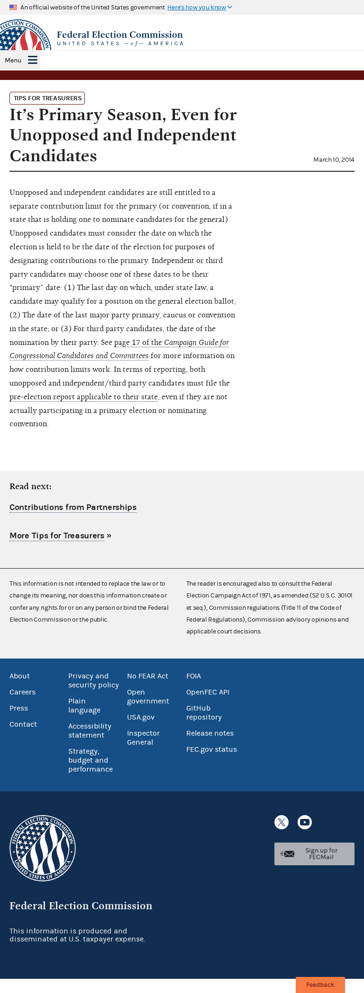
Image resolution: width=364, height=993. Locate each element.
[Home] (182, 39)
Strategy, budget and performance (90, 760)
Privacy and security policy (93, 680)
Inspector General (143, 738)
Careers (22, 692)
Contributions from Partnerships (72, 507)
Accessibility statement (89, 730)
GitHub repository (204, 712)
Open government (148, 696)
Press (18, 708)
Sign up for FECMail (321, 854)
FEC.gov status (211, 749)
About (19, 676)
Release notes (210, 733)
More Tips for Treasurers (56, 536)
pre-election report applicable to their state (83, 397)
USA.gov (141, 717)
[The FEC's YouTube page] (305, 822)
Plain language (84, 705)
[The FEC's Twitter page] (281, 822)
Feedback (320, 985)
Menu (13, 60)
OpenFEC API (207, 692)
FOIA (193, 676)
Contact (23, 724)
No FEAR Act (147, 676)
